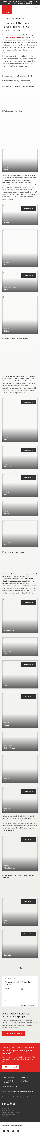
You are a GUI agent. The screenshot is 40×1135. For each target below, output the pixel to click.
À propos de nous (8, 1077)
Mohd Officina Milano (9, 1086)
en (3, 1116)
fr (11, 1116)
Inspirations (8, 76)
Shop (28, 8)
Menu (36, 8)
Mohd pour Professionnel (10, 1092)
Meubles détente (10, 81)
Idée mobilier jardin (23, 76)
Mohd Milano (24, 1081)
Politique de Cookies (26, 1097)
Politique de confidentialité (10, 1097)
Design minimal (25, 81)
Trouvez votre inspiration (14, 19)
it (7, 1116)
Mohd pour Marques (26, 1092)
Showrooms (24, 1077)
